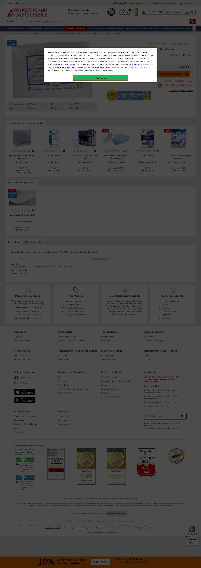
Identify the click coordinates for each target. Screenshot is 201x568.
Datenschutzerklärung (65, 64)
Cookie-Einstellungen (64, 67)
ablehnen (136, 64)
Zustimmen (105, 67)
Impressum (89, 64)
